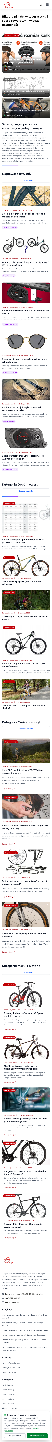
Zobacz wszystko (26, 180)
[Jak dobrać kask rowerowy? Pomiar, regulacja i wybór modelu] (26, 52)
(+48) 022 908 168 (12, 1298)
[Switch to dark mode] (41, 4)
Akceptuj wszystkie (37, 1435)
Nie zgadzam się (15, 1435)
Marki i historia (9, 985)
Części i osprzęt (10, 80)
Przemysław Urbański (10, 259)
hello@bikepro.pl (12, 1302)
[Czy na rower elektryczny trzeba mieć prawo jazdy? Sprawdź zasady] (26, 108)
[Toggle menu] (47, 4)
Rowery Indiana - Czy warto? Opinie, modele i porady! (24, 1335)
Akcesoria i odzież (12, 36)
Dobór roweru (9, 503)
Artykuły (7, 1309)
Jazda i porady (8, 1385)
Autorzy (6, 1357)
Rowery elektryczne (11, 101)
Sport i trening (8, 1390)
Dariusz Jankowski (9, 404)
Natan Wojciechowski (10, 210)
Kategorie (7, 1379)
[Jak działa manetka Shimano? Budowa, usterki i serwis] (26, 87)
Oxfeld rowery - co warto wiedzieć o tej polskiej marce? (25, 1330)
